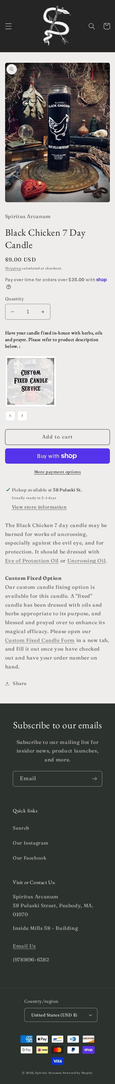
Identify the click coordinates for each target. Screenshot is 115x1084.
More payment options (57, 471)
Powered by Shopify (78, 1072)
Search (21, 828)
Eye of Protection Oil (32, 561)
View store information (39, 507)
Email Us (24, 946)
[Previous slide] (10, 416)
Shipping (13, 268)
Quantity (14, 298)
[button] (8, 26)
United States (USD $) (54, 1014)
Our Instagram (30, 843)
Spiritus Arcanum (48, 1072)
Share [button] (20, 683)
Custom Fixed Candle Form (40, 640)
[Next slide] (22, 416)
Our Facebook (30, 858)
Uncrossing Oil (86, 561)
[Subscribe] (94, 779)
